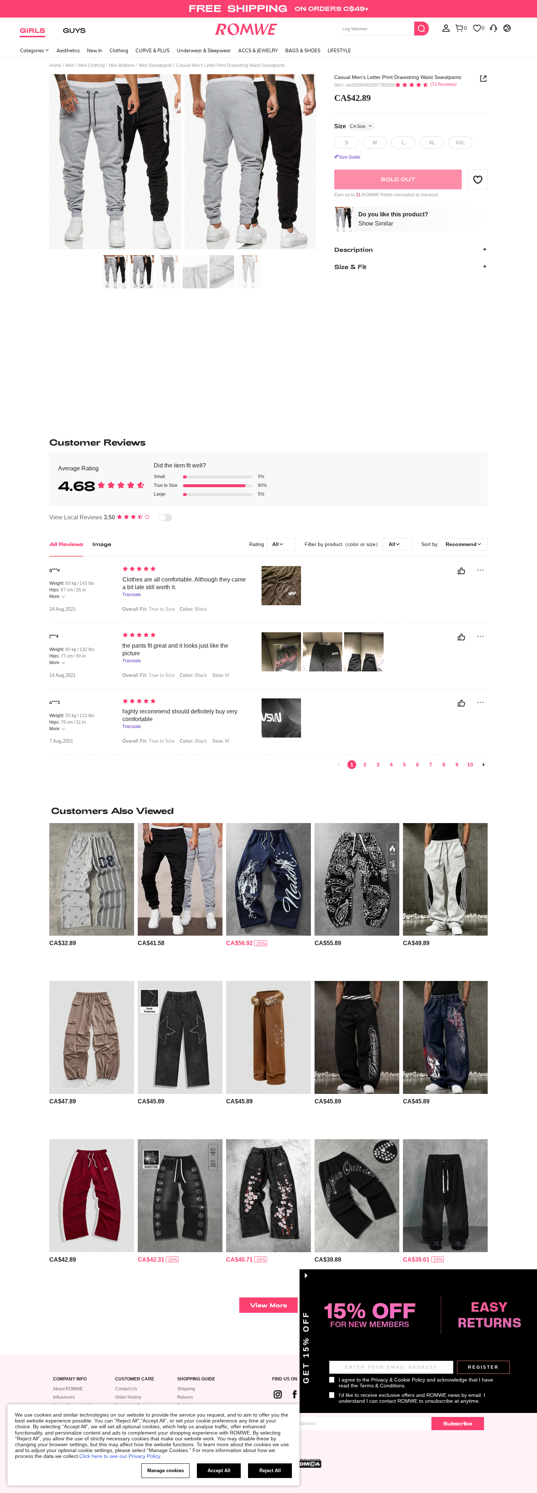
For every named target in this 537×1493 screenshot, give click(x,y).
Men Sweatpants (155, 65)
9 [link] (457, 765)
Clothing (119, 50)
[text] (184, 569)
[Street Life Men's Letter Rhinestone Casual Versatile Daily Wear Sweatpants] (357, 1195)
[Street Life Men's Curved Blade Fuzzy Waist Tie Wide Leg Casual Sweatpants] (268, 1037)
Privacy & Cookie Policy (398, 1380)
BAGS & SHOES (302, 50)
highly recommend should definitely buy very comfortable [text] (179, 715)
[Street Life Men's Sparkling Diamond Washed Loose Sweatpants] (180, 1195)
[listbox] (446, 28)
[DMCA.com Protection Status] (308, 1463)
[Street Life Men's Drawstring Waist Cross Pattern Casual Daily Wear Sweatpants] (445, 1037)
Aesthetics (68, 50)
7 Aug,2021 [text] (61, 741)
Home (55, 65)
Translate (131, 594)
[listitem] (91, 899)
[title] (268, 811)
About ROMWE (68, 1388)
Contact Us (126, 1388)
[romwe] (246, 28)
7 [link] (430, 765)
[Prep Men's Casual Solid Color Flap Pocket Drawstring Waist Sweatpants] (91, 1037)
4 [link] (391, 765)
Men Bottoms (122, 65)
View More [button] (268, 1304)
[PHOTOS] (182, 162)
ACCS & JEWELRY (258, 50)
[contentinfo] (62, 943)
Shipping (186, 1388)
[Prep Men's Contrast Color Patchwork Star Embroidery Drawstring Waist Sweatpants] (91, 1195)
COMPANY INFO (70, 1379)
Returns (185, 1397)
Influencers (64, 1397)
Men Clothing (91, 65)
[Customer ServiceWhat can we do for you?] (493, 27)
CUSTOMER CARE (134, 1379)
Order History (128, 1397)
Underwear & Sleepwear (204, 50)
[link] (268, 9)
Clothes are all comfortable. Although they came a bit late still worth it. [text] (184, 583)
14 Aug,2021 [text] (62, 675)
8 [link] (443, 765)
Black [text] (193, 609)
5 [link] (404, 765)
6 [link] (417, 765)
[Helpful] (461, 570)
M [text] (220, 675)
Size (350, 126)
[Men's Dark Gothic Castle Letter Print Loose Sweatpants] (268, 879)
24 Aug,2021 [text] (62, 609)
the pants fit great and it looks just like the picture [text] (175, 649)
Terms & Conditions (381, 1385)
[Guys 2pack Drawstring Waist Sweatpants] (180, 879)
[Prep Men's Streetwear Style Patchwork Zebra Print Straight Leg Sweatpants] (445, 1195)
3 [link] (378, 765)
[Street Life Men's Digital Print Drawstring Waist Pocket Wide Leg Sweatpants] (91, 879)
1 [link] (351, 765)
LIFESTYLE (339, 50)
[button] (478, 179)
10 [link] (470, 765)
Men (69, 65)
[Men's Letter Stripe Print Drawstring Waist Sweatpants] (445, 879)
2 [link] (364, 765)
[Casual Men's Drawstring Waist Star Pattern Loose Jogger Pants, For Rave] (180, 1037)
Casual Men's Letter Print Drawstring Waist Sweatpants (397, 77)
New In (94, 50)
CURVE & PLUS (153, 50)
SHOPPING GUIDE (196, 1379)
